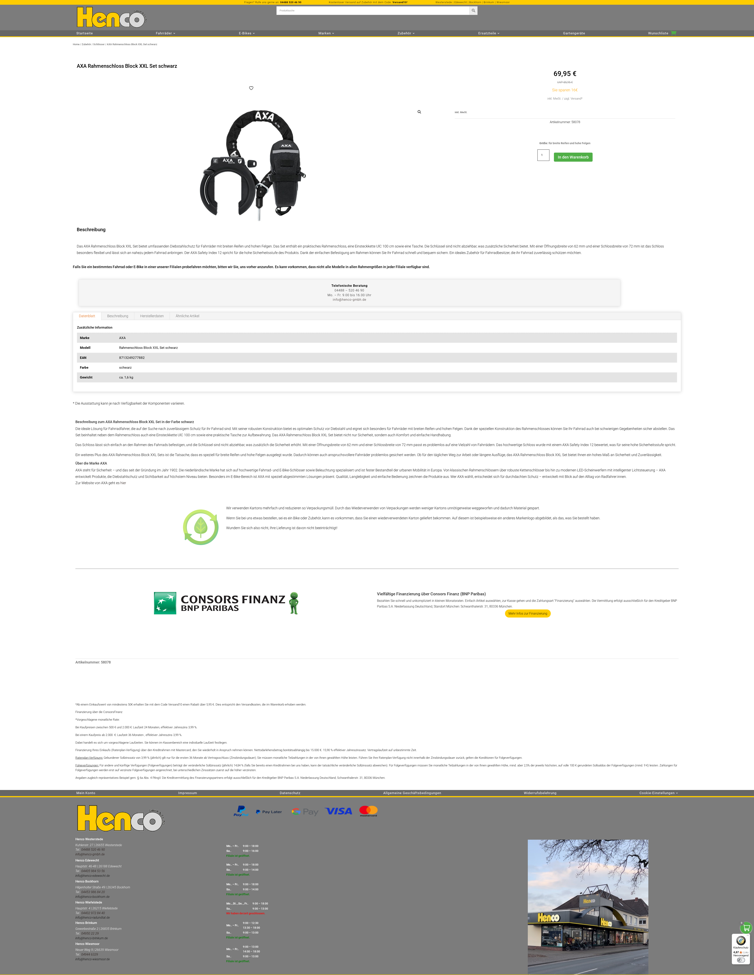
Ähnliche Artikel (187, 316)
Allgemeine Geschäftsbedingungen (412, 793)
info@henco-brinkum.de (91, 938)
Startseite (84, 33)
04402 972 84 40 (93, 913)
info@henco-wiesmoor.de (92, 959)
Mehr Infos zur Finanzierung (528, 613)
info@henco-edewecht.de (92, 876)
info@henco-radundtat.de (92, 917)
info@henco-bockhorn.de (92, 897)
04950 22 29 (90, 933)
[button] (419, 111)
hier (123, 483)
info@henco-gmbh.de (349, 299)
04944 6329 (89, 954)
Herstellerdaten (152, 316)
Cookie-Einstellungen (657, 793)
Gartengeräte (574, 33)
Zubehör (86, 44)
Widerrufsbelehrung (540, 793)
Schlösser (99, 44)
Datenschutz (290, 793)
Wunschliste (658, 33)
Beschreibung (117, 316)
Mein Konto (85, 793)
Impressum (187, 793)
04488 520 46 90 (290, 2)
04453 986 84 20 (93, 892)
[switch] (741, 960)
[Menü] (747, 936)
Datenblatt (87, 316)
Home (76, 44)
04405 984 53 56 (93, 871)
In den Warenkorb (573, 157)
